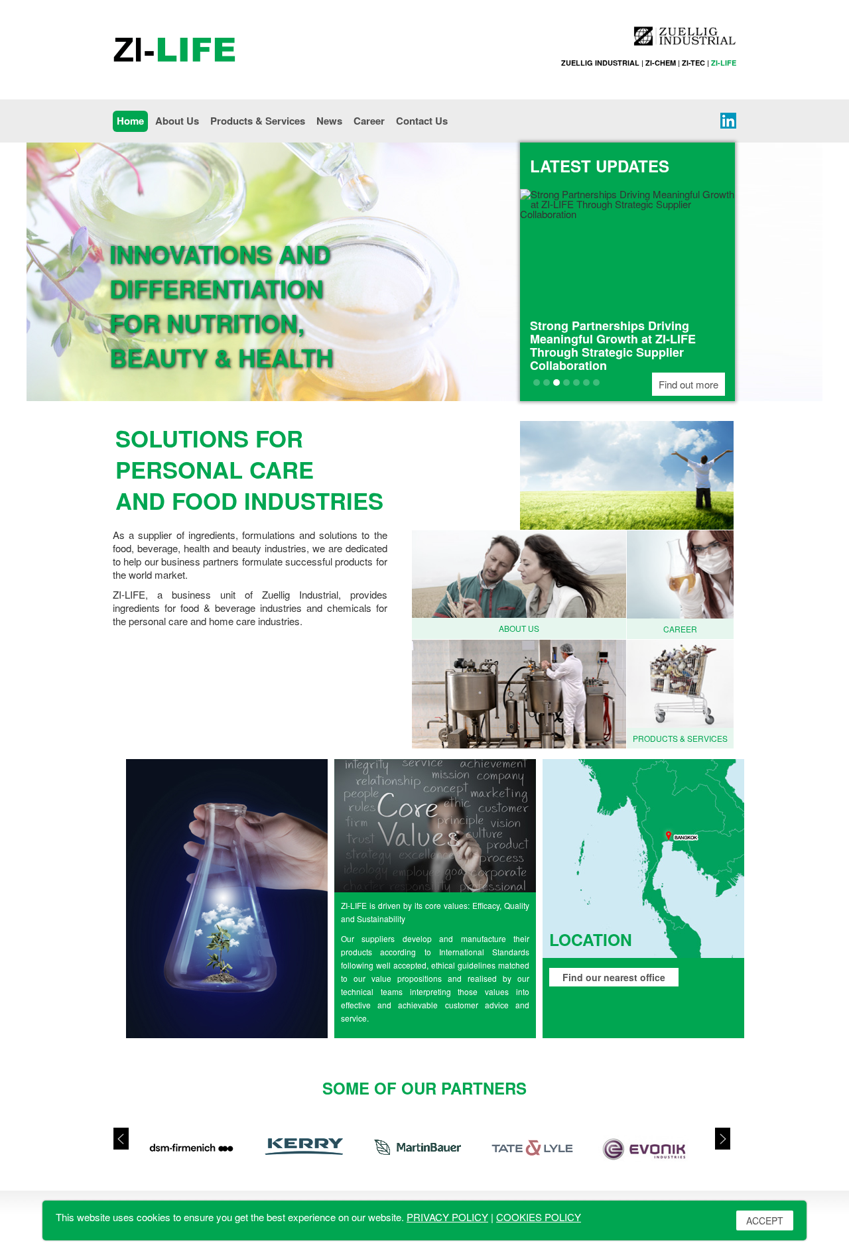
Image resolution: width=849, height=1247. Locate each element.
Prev (118, 1139)
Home (130, 120)
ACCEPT (764, 1220)
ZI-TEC (693, 63)
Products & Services (257, 120)
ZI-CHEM (660, 63)
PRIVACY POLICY (447, 1217)
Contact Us (422, 120)
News (329, 120)
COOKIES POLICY (538, 1217)
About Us (177, 120)
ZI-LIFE (723, 63)
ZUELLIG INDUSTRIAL (600, 63)
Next (725, 1139)
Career (369, 120)
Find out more (688, 384)
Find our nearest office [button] (613, 977)
